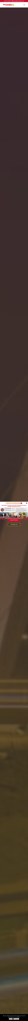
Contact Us (14, 524)
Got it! (10, 1018)
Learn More (14, 520)
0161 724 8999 (8, 1)
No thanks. (16, 1018)
